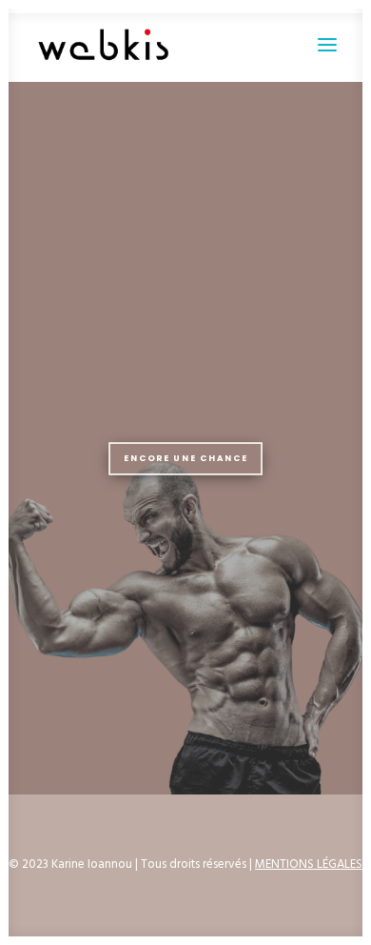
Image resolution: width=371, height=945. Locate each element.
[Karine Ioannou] (103, 45)
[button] (327, 45)
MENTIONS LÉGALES (308, 865)
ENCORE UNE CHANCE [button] (185, 458)
